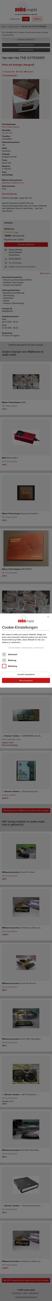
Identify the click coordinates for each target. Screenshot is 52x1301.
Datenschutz (27, 647)
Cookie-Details (14, 647)
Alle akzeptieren (26, 680)
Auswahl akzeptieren (26, 674)
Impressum (39, 647)
